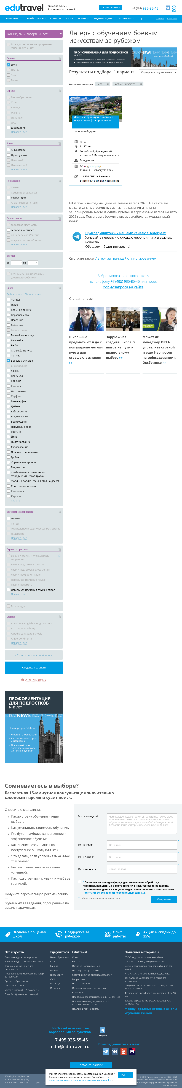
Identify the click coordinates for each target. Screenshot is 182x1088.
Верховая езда (20, 315)
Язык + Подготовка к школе (27, 564)
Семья (15, 187)
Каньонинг (17, 491)
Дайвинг (16, 406)
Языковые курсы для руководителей (24, 961)
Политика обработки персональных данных (96, 996)
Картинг (16, 496)
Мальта (15, 112)
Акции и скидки (103, 19)
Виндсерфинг (19, 401)
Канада (15, 107)
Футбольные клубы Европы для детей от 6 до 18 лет (150, 995)
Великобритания (21, 97)
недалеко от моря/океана (26, 240)
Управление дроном (23, 462)
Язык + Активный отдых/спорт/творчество (30, 557)
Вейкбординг (19, 421)
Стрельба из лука (21, 350)
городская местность (24, 225)
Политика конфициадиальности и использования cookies (90, 1003)
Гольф (14, 304)
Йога (14, 437)
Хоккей (15, 370)
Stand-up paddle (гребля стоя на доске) (35, 481)
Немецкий (17, 160)
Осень (15, 70)
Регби (14, 345)
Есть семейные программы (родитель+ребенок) (27, 275)
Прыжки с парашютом (24, 452)
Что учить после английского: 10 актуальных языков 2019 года (149, 987)
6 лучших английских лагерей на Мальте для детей (148, 968)
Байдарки (17, 325)
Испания (55, 988)
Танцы (15, 523)
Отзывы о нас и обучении (86, 966)
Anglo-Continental (22, 638)
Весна (14, 80)
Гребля (15, 457)
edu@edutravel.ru (70, 1046)
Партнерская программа (85, 970)
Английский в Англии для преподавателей (147, 973)
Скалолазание (19, 447)
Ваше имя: (85, 845)
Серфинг (16, 396)
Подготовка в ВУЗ (14, 985)
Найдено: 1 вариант (34, 667)
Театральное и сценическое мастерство (35, 528)
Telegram (102, 1035)
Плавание (17, 320)
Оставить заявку (91, 1065)
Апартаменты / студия (24, 202)
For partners (78, 979)
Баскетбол (17, 340)
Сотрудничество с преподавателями (92, 974)
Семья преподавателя (24, 192)
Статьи (69, 19)
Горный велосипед (22, 335)
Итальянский (19, 165)
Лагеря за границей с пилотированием (125, 258)
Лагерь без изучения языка (28, 579)
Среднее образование (17, 981)
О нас (75, 957)
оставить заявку (111, 7)
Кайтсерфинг (19, 411)
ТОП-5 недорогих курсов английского (145, 957)
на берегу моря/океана (25, 235)
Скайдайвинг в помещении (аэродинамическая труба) (28, 474)
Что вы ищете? (88, 816)
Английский (18, 150)
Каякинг (16, 381)
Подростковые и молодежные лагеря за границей (25, 975)
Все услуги (77, 992)
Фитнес (15, 355)
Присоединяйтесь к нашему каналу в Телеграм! (125, 233)
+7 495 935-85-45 (70, 1040)
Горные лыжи (19, 330)
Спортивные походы (23, 486)
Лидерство (17, 533)
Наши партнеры (81, 983)
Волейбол (17, 376)
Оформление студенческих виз (89, 988)
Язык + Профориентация (26, 574)
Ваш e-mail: (86, 857)
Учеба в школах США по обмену (22, 990)
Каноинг (16, 386)
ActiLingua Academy (23, 628)
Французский (19, 155)
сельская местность (23, 230)
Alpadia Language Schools (26, 633)
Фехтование (18, 391)
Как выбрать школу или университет (144, 961)
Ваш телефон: (87, 869)
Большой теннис (21, 309)
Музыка (15, 518)
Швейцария (18, 127)
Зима (14, 75)
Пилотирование (21, 442)
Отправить (164, 899)
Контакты (160, 18)
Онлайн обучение (36, 19)
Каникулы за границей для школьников (19, 968)
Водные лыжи (19, 416)
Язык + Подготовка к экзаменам (30, 569)
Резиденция (18, 197)
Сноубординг (19, 365)
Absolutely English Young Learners (31, 623)
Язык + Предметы (22, 584)
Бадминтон (18, 467)
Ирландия (17, 117)
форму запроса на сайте (123, 287)
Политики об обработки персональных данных (114, 892)
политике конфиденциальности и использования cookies (80, 1080)
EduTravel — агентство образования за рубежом (70, 1030)
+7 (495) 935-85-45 (125, 281)
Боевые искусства (22, 360)
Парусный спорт (21, 426)
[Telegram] (168, 8)
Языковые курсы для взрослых (21, 957)
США (14, 102)
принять (125, 1075)
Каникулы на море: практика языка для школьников (145, 979)
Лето (14, 65)
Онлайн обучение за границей (21, 994)
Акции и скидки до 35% (159, 934)
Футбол (15, 299)
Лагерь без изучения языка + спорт (33, 590)
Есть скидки (18, 606)
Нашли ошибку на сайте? (85, 1008)
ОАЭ (13, 122)
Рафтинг (16, 431)
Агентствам (172, 18)
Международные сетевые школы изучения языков (151, 1011)
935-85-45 (145, 8)
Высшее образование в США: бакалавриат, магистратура (148, 1002)
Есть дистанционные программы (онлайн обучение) (31, 46)
